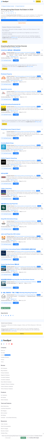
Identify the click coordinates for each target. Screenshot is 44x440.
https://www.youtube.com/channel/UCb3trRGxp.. (25, 251)
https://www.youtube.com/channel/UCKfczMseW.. (25, 76)
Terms (2, 361)
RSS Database (4, 368)
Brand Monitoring (4, 406)
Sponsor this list (22, 22)
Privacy (2, 359)
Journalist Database (5, 377)
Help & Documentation (6, 426)
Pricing (38, 1)
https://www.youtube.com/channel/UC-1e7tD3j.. (25, 190)
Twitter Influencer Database (7, 386)
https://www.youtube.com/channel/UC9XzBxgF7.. (25, 145)
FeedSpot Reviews (5, 357)
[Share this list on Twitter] (7, 13)
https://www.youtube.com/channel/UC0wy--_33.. (25, 175)
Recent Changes (4, 428)
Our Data (3, 352)
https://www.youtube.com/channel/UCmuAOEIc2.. (25, 160)
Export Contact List (20, 6)
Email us (5, 41)
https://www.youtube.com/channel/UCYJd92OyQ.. (25, 281)
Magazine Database (5, 375)
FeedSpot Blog (4, 433)
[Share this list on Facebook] (4, 13)
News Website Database (6, 381)
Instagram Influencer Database (7, 384)
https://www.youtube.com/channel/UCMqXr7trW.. (25, 294)
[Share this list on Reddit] (11, 13)
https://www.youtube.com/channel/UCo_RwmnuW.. (26, 206)
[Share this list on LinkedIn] (9, 13)
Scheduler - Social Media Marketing (8, 417)
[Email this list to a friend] (13, 13)
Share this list (4, 313)
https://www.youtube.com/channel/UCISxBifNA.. (25, 52)
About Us (3, 350)
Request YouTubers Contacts (8, 6)
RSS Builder (3, 415)
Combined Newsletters (6, 408)
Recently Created (4, 430)
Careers (5, 355)
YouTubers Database (5, 379)
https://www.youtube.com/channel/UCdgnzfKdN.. (25, 106)
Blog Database (4, 370)
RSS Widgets (3, 410)
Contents (11, 11)
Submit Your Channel (22, 20)
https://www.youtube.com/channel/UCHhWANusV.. (25, 221)
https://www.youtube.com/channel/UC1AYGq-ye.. (25, 236)
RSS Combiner (4, 413)
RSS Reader (3, 397)
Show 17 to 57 (6, 308)
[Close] (43, 433)
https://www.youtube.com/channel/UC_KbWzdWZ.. (25, 91)
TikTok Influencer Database (7, 388)
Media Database (4, 399)
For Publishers (4, 395)
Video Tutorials (4, 424)
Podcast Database (5, 372)
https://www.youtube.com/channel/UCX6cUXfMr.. (25, 266)
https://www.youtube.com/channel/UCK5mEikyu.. (25, 131)
